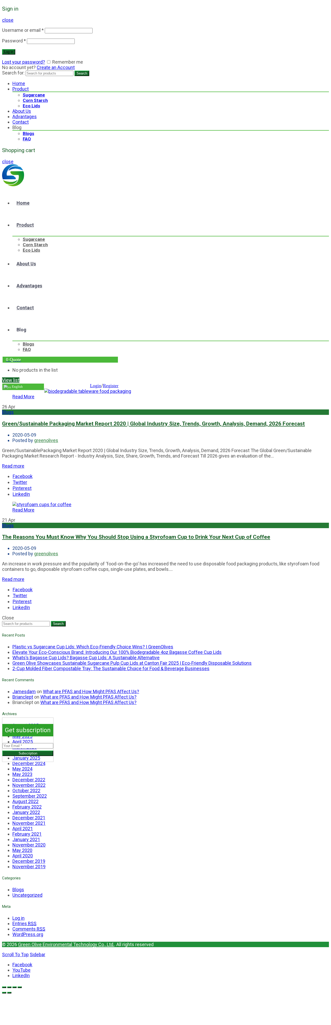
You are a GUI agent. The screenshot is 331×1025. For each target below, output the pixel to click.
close (7, 20)
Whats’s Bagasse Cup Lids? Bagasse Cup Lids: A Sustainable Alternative (86, 657)
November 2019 (29, 866)
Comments (28, 929)
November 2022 (29, 785)
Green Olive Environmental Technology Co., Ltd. (66, 944)
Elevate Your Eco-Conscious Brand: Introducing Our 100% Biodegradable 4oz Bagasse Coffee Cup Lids (117, 652)
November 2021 (29, 823)
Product (20, 89)
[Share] (9, 987)
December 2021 (28, 817)
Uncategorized (27, 895)
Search (82, 73)
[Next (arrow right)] (9, 992)
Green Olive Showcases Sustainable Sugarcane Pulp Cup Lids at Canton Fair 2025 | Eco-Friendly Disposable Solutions (132, 663)
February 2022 (27, 807)
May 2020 (22, 850)
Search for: (13, 73)
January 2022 (26, 812)
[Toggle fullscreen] (14, 987)
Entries (24, 923)
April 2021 (22, 828)
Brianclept (22, 697)
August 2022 (25, 801)
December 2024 (28, 763)
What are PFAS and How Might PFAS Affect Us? (91, 691)
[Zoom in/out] (20, 987)
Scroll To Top (15, 954)
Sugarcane (34, 95)
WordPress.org (27, 934)
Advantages (24, 116)
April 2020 (22, 855)
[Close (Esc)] (4, 987)
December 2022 (28, 779)
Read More (23, 396)
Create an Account (56, 67)
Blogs (28, 133)
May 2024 (22, 769)
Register (110, 385)
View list (10, 380)
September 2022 (29, 796)
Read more (13, 466)
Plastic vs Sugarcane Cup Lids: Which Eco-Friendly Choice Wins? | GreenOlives (92, 646)
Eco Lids (31, 105)
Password (14, 40)
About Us (21, 111)
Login (95, 385)
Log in (8, 52)
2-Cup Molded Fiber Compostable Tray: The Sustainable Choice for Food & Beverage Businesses (110, 668)
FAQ (27, 138)
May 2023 (22, 774)
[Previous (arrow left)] (4, 992)
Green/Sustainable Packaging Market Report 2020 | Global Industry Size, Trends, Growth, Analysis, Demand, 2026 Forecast (153, 423)
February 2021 (27, 834)
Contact (20, 122)
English (17, 386)
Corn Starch (35, 100)
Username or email (23, 30)
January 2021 (26, 839)
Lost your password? (23, 62)
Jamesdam (24, 691)
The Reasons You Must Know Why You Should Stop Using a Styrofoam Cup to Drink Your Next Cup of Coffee (136, 537)
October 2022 (26, 790)
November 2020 (29, 845)
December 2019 (28, 861)
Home (18, 83)
